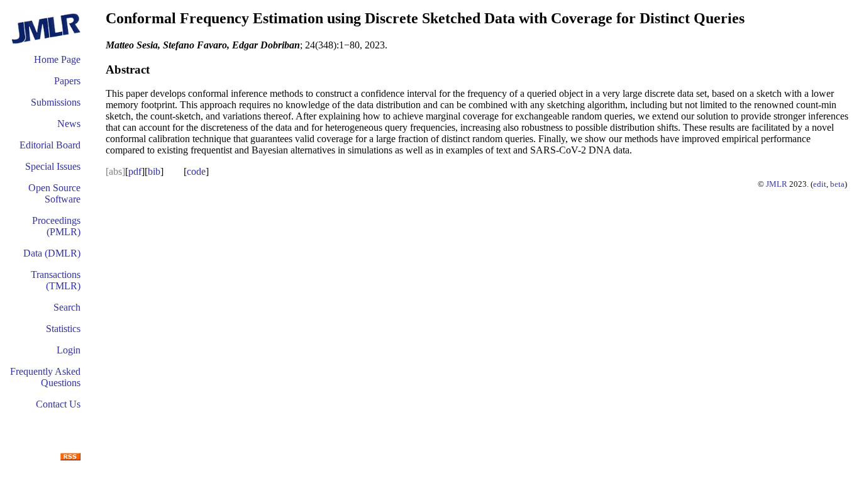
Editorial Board (49, 145)
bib (154, 171)
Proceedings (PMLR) (56, 226)
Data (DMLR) (51, 253)
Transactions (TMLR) (55, 280)
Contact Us (58, 404)
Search (66, 307)
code (196, 171)
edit (819, 184)
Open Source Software (54, 193)
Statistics (63, 328)
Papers (67, 80)
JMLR (776, 184)
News (68, 123)
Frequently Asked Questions (45, 377)
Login (68, 350)
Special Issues (52, 166)
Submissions (55, 102)
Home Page (57, 59)
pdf (134, 171)
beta (837, 184)
